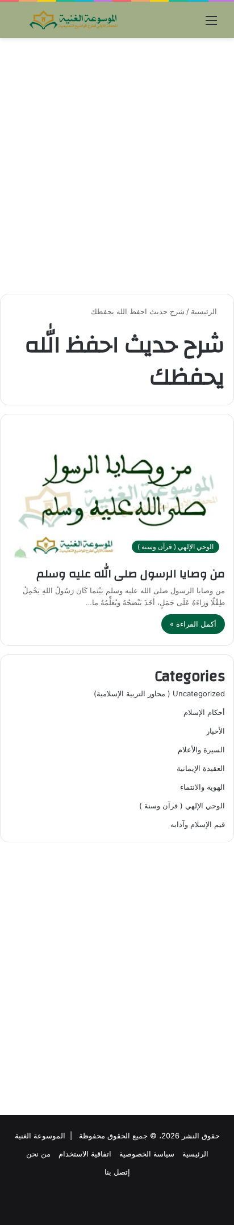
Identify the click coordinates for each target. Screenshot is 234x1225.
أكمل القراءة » (193, 623)
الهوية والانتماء (202, 786)
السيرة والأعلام (201, 749)
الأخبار (215, 730)
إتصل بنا (117, 1171)
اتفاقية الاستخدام (84, 1153)
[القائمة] (211, 24)
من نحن (38, 1153)
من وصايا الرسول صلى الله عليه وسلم (130, 573)
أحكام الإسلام (204, 712)
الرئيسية (205, 311)
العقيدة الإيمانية (201, 768)
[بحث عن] (22, 24)
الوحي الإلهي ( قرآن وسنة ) (182, 805)
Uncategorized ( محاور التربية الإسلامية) (159, 693)
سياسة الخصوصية (146, 1153)
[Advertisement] (117, 165)
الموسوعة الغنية (40, 1135)
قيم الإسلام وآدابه (197, 824)
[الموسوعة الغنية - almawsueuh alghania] (73, 20)
